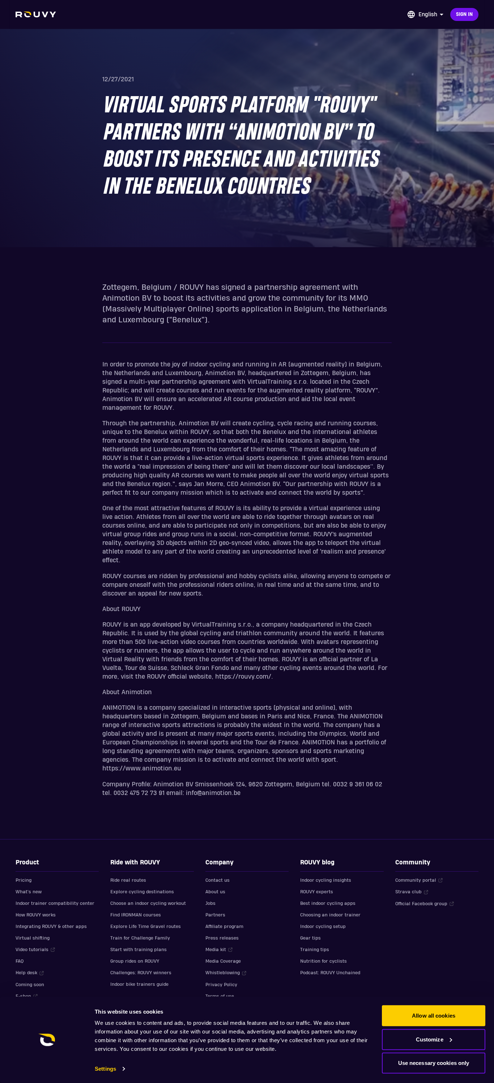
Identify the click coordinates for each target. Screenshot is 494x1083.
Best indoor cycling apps (327, 903)
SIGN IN (464, 14)
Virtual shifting (33, 938)
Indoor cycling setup (323, 926)
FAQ (20, 961)
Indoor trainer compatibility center (55, 903)
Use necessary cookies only (433, 1063)
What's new (29, 891)
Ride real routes (128, 880)
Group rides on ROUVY (134, 961)
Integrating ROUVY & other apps (51, 926)
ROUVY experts (316, 891)
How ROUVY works (36, 914)
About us (215, 891)
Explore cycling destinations (142, 891)
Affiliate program (224, 926)
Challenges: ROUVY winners (140, 972)
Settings (105, 1069)
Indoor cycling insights (325, 880)
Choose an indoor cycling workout (148, 903)
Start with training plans (138, 949)
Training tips (314, 949)
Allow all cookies (433, 1016)
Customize (429, 1039)
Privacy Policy (221, 984)
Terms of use (219, 996)
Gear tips (310, 938)
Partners (215, 914)
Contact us (217, 880)
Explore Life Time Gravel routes (145, 926)
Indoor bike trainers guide (139, 984)
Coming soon (30, 984)
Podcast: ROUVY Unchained (330, 972)
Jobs (210, 903)
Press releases (222, 938)
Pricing (23, 880)
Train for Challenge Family (140, 938)
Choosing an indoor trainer (330, 914)
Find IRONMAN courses (135, 914)
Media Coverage (223, 961)
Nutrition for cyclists (323, 961)
